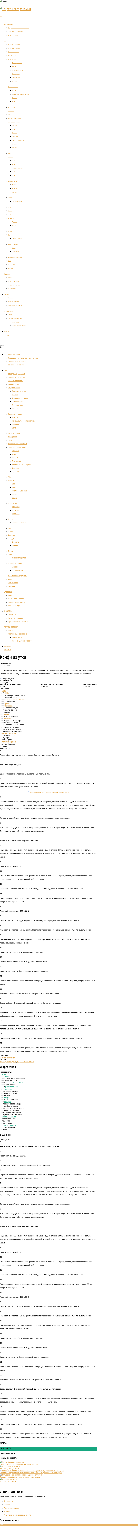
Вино (13, 160)
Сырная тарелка (17, 238)
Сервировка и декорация (15, 31)
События (10, 298)
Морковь (14, 192)
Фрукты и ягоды (13, 244)
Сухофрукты (15, 251)
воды (7, 693)
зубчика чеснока (9, 733)
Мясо (9, 153)
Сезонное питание (17, 70)
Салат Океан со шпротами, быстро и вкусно (19, 1464)
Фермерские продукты (15, 257)
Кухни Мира (15, 322)
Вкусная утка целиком (9, 1469)
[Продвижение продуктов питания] (48, 792)
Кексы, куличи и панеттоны (20, 94)
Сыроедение (15, 74)
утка (4, 691)
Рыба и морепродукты (18, 140)
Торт (13, 101)
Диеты (10, 277)
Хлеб (9, 261)
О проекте (8, 1501)
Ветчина (14, 125)
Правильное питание (14, 285)
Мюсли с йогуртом (8, 1481)
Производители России (19, 326)
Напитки (10, 157)
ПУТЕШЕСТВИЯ (8, 311)
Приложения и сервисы (15, 305)
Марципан (11, 111)
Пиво (13, 171)
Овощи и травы (12, 181)
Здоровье (7, 274)
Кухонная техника (13, 301)
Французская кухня (8, 1062)
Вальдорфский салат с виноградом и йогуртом (20, 1477)
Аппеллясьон (12, 55)
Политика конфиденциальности (17, 1515)
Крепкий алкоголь (17, 168)
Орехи (10, 197)
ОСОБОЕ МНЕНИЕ (9, 24)
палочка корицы (9, 742)
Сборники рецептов (14, 48)
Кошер (14, 66)
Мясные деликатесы (14, 122)
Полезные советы (13, 52)
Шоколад (11, 268)
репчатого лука (11, 704)
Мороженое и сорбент (14, 118)
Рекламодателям (11, 1508)
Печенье (14, 98)
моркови (9, 706)
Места (10, 314)
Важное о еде (12, 288)
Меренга (14, 225)
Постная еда (16, 77)
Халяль (14, 81)
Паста (10, 207)
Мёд (9, 114)
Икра (13, 129)
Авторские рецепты (14, 44)
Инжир (14, 248)
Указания (15, 1450)
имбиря (7, 718)
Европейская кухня (25, 1062)
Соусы (10, 231)
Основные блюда (7, 1058)
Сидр (13, 175)
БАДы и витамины (13, 281)
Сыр (9, 235)
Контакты (8, 1511)
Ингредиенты (5, 1450)
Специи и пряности (13, 35)
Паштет (14, 133)
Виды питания (12, 59)
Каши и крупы (12, 107)
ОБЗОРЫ (6, 294)
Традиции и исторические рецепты (18, 28)
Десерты (14, 222)
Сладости (11, 218)
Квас (13, 164)
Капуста (14, 188)
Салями (14, 144)
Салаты (10, 214)
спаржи (7, 714)
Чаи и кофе (11, 264)
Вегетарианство (17, 63)
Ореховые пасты (17, 201)
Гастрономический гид (15, 318)
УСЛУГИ (6, 335)
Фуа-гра (14, 147)
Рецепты (6, 331)
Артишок (14, 185)
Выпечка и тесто (13, 87)
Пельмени (15, 136)
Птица (10, 211)
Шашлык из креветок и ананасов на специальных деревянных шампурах (31, 1473)
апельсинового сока (15, 699)
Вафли (14, 90)
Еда (5, 41)
